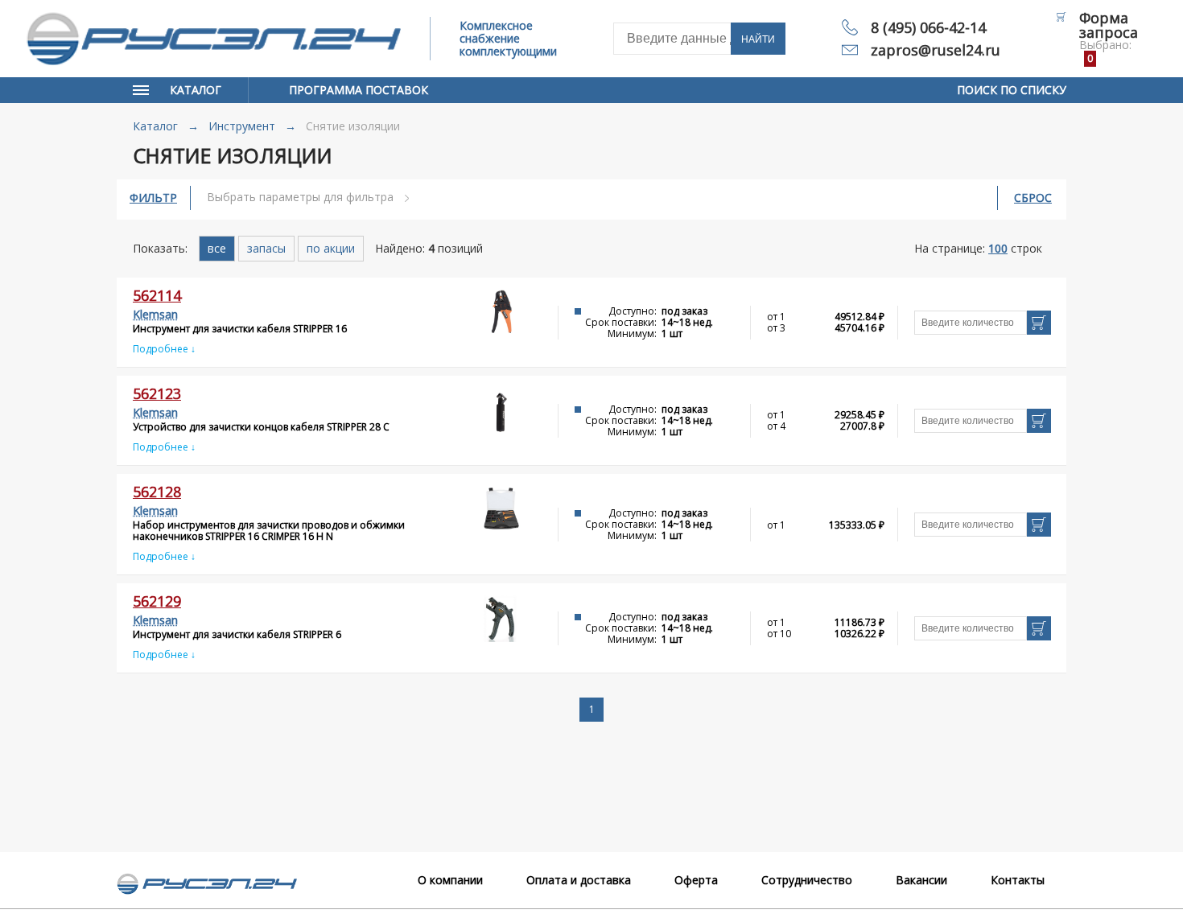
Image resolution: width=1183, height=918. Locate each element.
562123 (157, 393)
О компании (450, 879)
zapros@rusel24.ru (935, 50)
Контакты (1018, 879)
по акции (331, 248)
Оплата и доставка (578, 879)
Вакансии (921, 879)
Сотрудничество (806, 879)
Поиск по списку (1011, 89)
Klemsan (155, 314)
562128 (157, 491)
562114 (157, 295)
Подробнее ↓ (164, 349)
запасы (266, 248)
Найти (758, 39)
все (217, 248)
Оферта (696, 879)
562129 (157, 601)
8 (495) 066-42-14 (928, 27)
